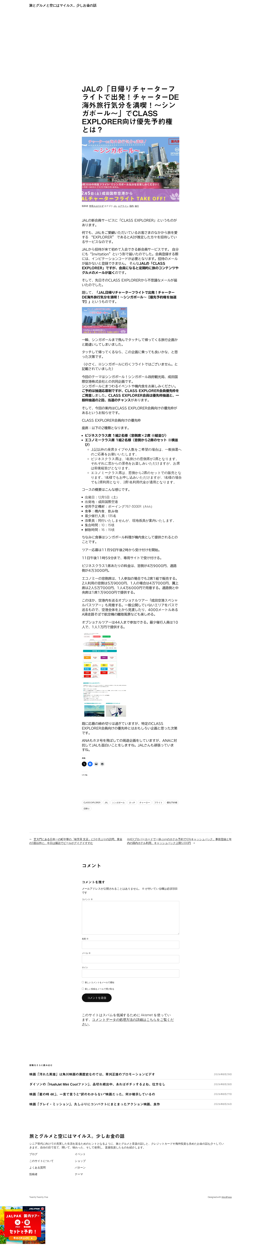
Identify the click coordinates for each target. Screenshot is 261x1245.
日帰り (87, 808)
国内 (131, 206)
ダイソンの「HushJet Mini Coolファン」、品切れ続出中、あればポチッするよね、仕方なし (97, 1084)
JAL (115, 206)
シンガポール (118, 802)
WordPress (227, 1197)
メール (86, 953)
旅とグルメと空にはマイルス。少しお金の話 (62, 5)
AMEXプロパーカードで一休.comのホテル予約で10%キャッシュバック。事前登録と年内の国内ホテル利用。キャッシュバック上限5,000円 (179, 841)
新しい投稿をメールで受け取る (99, 988)
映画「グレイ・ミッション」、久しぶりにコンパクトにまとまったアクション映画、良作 (94, 1104)
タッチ (132, 802)
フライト (158, 802)
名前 (85, 938)
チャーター (144, 802)
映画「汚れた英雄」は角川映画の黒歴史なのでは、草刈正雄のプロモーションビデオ (92, 1074)
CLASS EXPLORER (92, 802)
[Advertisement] (130, 42)
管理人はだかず (96, 206)
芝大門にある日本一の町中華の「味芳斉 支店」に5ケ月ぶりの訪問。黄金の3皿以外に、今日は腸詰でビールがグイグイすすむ (75, 841)
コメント (87, 899)
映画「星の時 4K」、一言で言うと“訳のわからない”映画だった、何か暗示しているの (92, 1094)
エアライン (123, 206)
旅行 (137, 206)
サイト (85, 967)
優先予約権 (172, 802)
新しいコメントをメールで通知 (99, 982)
